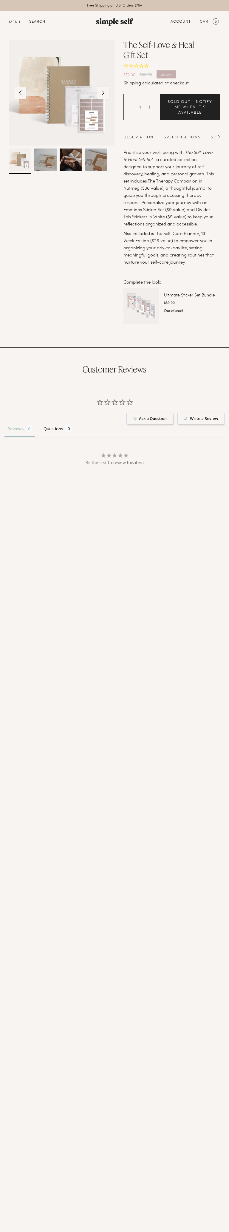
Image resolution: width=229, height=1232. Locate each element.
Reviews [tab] (15, 429)
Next (103, 93)
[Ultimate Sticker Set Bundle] (141, 306)
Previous (20, 93)
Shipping (132, 83)
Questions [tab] (53, 429)
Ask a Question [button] (153, 418)
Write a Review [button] (204, 418)
